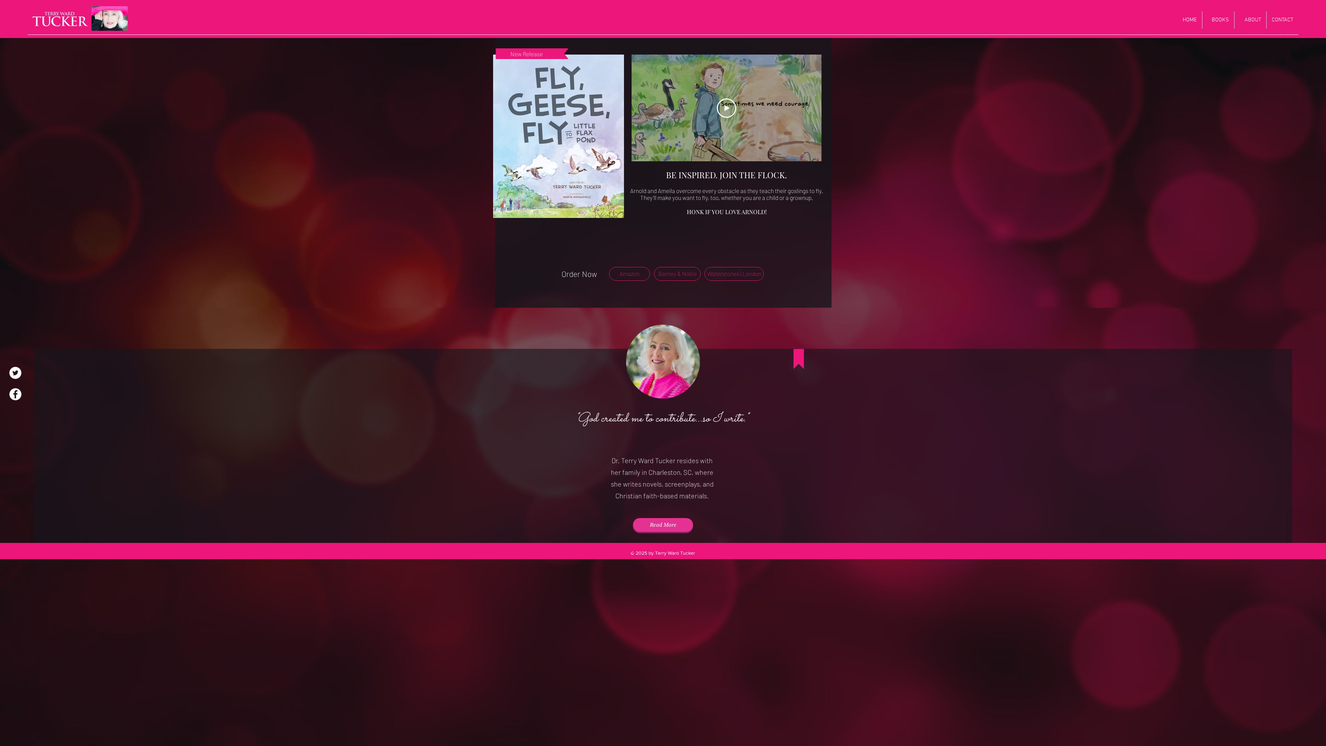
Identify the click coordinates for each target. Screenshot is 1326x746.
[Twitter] (15, 373)
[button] (629, 274)
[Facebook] (15, 394)
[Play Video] (726, 108)
